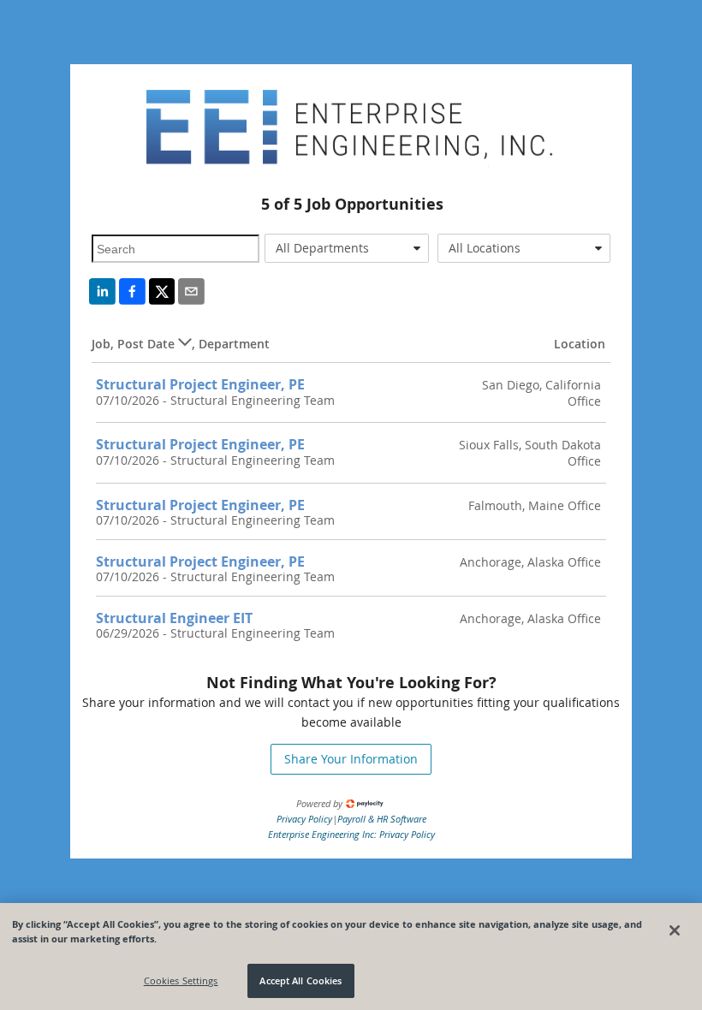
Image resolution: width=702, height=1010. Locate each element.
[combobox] (347, 248)
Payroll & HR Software (381, 818)
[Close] (674, 930)
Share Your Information (351, 759)
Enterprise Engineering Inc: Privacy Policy (351, 834)
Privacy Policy (304, 818)
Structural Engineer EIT (174, 618)
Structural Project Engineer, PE (200, 384)
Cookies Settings (181, 980)
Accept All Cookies (300, 980)
